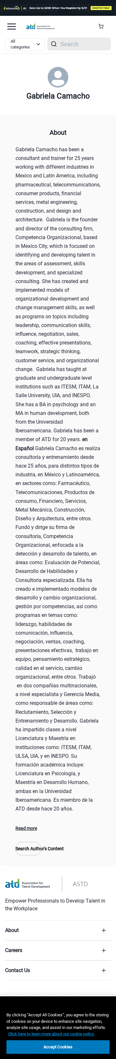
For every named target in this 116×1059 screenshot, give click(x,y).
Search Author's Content (28, 848)
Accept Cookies (58, 1046)
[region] (58, 1027)
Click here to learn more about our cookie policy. (51, 1034)
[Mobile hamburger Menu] (11, 26)
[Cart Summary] (103, 26)
